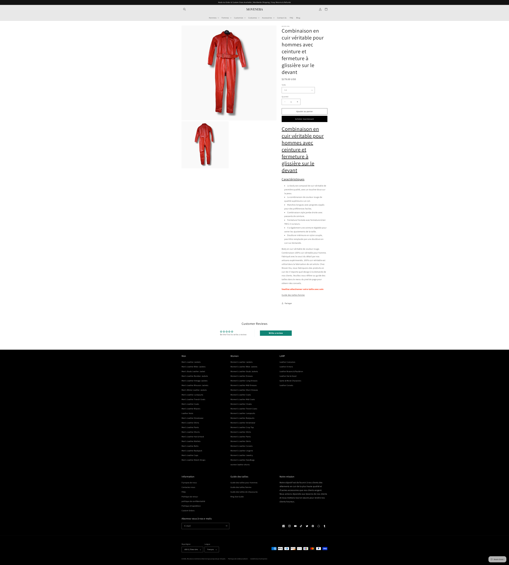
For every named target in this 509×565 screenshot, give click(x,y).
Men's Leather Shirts (190, 422)
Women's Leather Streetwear (243, 422)
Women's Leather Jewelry (242, 455)
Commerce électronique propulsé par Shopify (209, 559)
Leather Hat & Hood (288, 376)
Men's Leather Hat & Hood (193, 437)
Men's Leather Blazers (191, 409)
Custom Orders (188, 510)
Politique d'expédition (191, 506)
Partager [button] (288, 303)
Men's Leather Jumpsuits (192, 395)
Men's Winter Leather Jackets (194, 390)
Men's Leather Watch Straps (193, 460)
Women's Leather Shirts (241, 432)
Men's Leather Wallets (191, 441)
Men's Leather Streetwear (192, 418)
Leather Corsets (286, 385)
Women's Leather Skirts (241, 441)
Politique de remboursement (238, 559)
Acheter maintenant (304, 119)
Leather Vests (187, 413)
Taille (284, 85)
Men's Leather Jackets (191, 362)
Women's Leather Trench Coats (244, 409)
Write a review (276, 333)
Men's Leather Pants (190, 427)
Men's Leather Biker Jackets (193, 367)
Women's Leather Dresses (242, 376)
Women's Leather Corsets (242, 446)
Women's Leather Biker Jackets (244, 367)
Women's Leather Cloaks (241, 404)
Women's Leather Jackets (242, 362)
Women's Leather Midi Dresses (244, 385)
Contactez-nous (188, 487)
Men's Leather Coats (190, 404)
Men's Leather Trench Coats (193, 399)
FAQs (184, 492)
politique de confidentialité (193, 501)
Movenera (190, 559)
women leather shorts (240, 465)
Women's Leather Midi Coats (243, 399)
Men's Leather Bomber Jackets (195, 376)
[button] (184, 9)
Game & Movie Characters (290, 380)
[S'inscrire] (226, 526)
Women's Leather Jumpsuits (243, 413)
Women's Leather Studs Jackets (244, 371)
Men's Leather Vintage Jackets (194, 380)
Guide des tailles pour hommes (244, 482)
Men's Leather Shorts (191, 432)
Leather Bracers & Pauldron (291, 371)
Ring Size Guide (237, 496)
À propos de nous (189, 482)
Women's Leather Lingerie (242, 450)
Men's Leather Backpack (192, 450)
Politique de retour (190, 496)
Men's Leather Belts (190, 446)
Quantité (285, 96)
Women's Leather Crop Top (242, 427)
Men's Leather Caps (190, 455)
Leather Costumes (287, 362)
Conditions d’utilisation (258, 559)
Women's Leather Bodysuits (242, 418)
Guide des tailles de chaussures (244, 492)
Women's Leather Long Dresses (244, 380)
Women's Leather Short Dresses (244, 390)
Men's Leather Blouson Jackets (195, 385)
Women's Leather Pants (241, 437)
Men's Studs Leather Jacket (193, 371)
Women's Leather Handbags (242, 460)
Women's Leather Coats (241, 395)
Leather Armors (286, 367)
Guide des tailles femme (293, 295)
